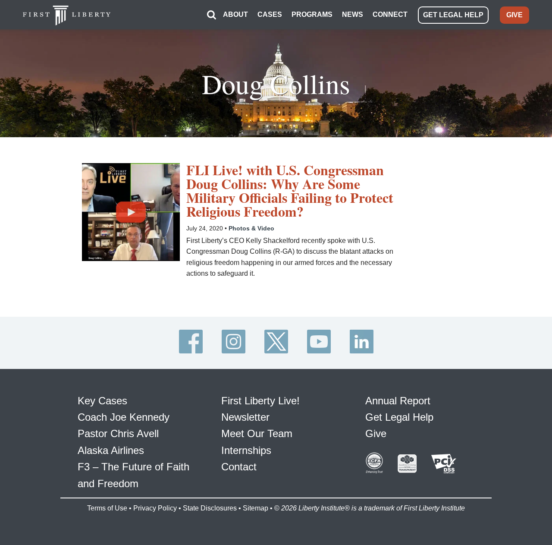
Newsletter (245, 417)
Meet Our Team (256, 433)
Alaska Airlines (111, 450)
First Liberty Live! (260, 400)
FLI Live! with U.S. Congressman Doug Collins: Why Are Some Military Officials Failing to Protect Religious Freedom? (289, 190)
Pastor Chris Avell (118, 433)
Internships (246, 450)
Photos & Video (251, 228)
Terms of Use (107, 508)
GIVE (514, 15)
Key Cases (102, 400)
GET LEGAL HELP (453, 15)
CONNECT (390, 14)
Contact (239, 467)
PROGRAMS (312, 14)
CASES (269, 14)
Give (375, 433)
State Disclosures (210, 508)
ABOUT (235, 14)
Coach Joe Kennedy (123, 417)
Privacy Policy (155, 508)
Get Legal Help (399, 417)
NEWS (352, 14)
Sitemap (255, 508)
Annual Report (397, 400)
